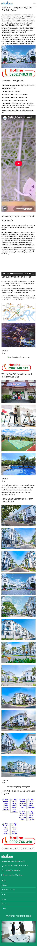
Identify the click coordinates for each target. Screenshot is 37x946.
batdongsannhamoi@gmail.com (14, 875)
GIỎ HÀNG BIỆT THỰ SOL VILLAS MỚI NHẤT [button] (18, 216)
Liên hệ (3, 908)
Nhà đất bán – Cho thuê (8, 889)
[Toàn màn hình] (33, 274)
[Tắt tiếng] (30, 274)
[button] (18, 266)
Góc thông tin (5, 904)
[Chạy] (4, 274)
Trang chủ (4, 885)
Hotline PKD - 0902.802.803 (13, 870)
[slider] (16, 273)
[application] (18, 266)
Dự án (3, 894)
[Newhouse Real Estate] (6, 3)
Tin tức (3, 899)
